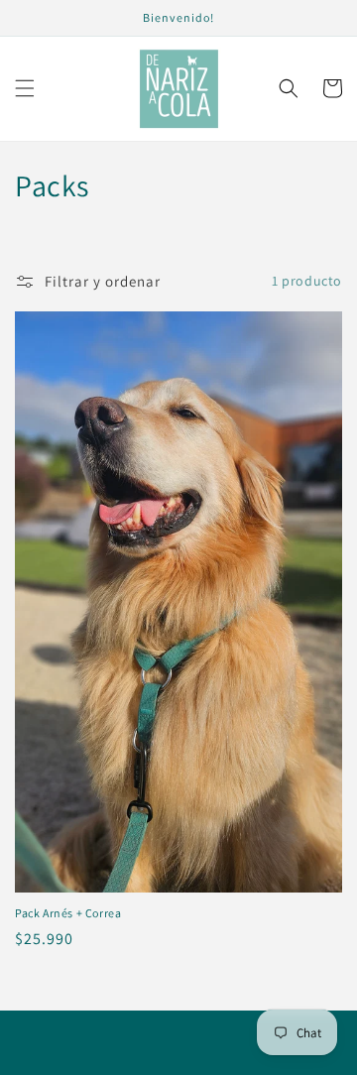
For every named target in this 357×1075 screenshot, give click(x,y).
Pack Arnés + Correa (68, 912)
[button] (25, 88)
